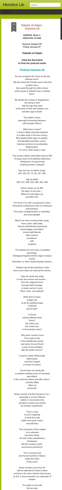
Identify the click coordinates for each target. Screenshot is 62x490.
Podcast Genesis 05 (32, 70)
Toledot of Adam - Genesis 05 (32, 27)
